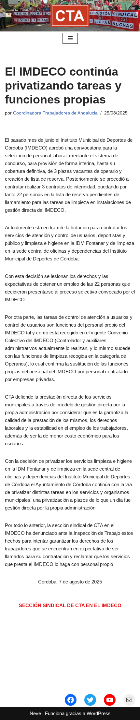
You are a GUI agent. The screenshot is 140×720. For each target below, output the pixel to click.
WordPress (99, 713)
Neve (35, 713)
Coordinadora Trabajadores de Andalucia (55, 113)
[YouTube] (110, 700)
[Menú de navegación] (70, 38)
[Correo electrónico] (129, 700)
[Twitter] (90, 700)
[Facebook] (71, 700)
